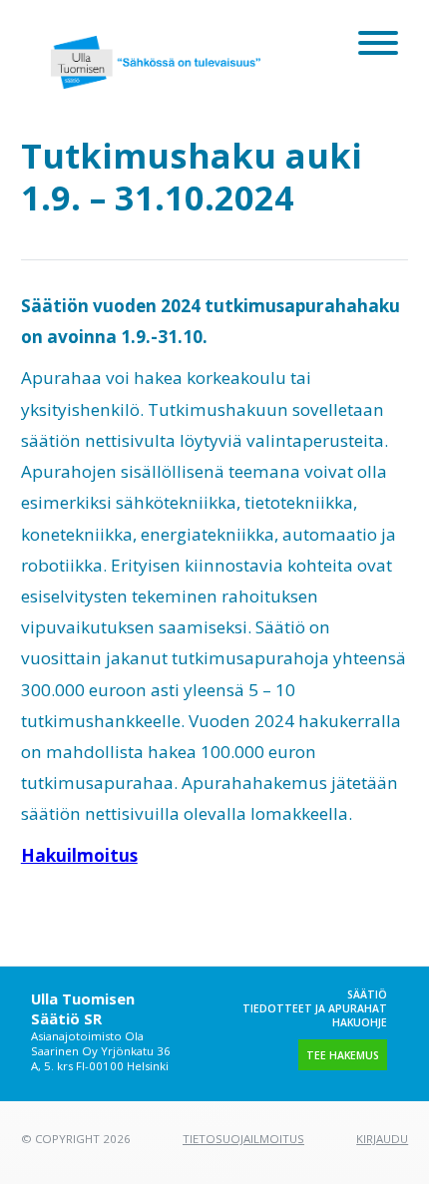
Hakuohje (359, 1022)
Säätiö (367, 994)
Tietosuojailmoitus (243, 1138)
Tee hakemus (342, 1055)
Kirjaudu (382, 1138)
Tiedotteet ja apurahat (314, 1008)
